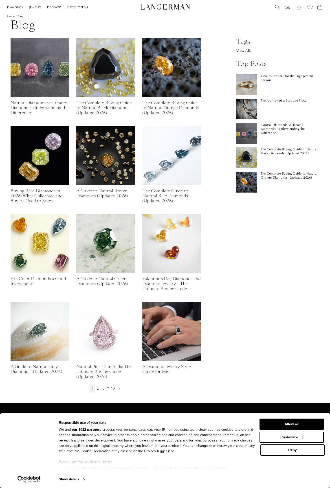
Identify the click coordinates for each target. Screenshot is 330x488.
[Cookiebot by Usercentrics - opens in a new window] (29, 479)
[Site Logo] (165, 7)
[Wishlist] (287, 7)
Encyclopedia (77, 7)
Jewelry (35, 7)
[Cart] (320, 7)
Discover (54, 7)
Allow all (292, 424)
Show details (69, 479)
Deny (292, 450)
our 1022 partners (86, 429)
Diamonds (15, 7)
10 (113, 388)
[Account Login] (299, 7)
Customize (289, 437)
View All (243, 51)
